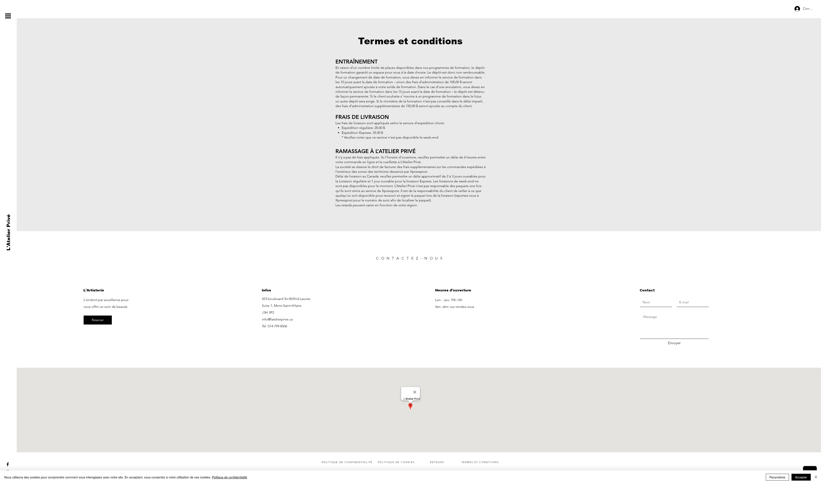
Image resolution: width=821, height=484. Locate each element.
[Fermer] (815, 477)
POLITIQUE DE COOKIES (396, 462)
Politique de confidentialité (229, 477)
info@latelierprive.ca (277, 319)
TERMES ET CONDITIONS (480, 462)
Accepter (801, 477)
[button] (8, 15)
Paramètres (777, 477)
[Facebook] (7, 464)
